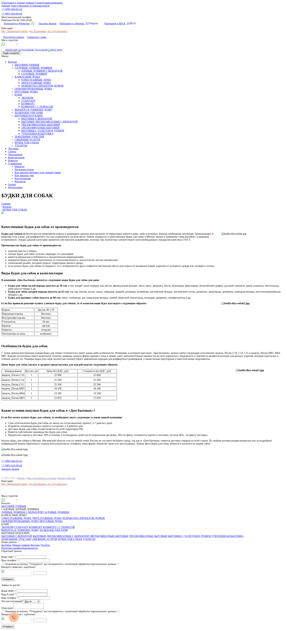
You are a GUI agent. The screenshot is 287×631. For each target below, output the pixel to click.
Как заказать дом (24, 175)
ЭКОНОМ (27, 97)
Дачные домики (21, 545)
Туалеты (45, 545)
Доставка (13, 148)
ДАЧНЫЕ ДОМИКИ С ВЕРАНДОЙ (42, 70)
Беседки (35, 545)
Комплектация (16, 157)
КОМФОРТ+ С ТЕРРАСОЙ (37, 106)
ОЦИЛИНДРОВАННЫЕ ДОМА (33, 88)
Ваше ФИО (8, 590)
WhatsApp (11, 50)
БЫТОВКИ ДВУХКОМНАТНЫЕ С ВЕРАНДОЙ (49, 121)
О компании (15, 163)
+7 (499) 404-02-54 (11, 9)
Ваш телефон (9, 560)
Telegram (41, 50)
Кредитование (23, 178)
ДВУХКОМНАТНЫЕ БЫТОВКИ (40, 124)
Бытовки (6, 545)
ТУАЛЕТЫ (21, 145)
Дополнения (15, 154)
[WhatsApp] (3, 44)
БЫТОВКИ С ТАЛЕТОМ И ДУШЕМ (42, 130)
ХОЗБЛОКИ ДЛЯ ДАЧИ (29, 112)
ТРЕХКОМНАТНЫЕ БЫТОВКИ (40, 127)
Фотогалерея (15, 187)
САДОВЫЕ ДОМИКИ (34, 73)
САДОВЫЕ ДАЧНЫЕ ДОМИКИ (33, 67)
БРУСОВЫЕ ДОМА (26, 91)
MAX (59, 50)
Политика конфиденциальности (19, 548)
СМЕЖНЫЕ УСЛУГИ (27, 139)
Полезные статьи (24, 169)
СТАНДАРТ (28, 100)
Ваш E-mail (8, 594)
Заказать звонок (47, 23)
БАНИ (18, 94)
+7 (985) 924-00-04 (11, 13)
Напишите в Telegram (72, 23)
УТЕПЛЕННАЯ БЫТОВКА (37, 133)
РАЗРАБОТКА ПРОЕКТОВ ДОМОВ (42, 85)
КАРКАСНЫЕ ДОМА (27, 76)
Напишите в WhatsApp (17, 23)
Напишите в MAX (115, 23)
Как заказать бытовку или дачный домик (38, 172)
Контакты (20, 181)
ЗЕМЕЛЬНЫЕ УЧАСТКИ (29, 136)
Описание (7, 608)
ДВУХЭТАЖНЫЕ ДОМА (36, 82)
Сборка (12, 151)
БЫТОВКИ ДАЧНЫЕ (27, 64)
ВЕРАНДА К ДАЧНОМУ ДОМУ (33, 109)
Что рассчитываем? (12, 601)
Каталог (12, 61)
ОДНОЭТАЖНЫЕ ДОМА (36, 79)
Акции (12, 184)
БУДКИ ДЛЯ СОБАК (27, 142)
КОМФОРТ (28, 103)
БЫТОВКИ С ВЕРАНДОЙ (36, 118)
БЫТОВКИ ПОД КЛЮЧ (29, 115)
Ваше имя (7, 556)
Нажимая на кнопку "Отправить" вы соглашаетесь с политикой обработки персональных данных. (62, 564)
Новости (13, 160)
